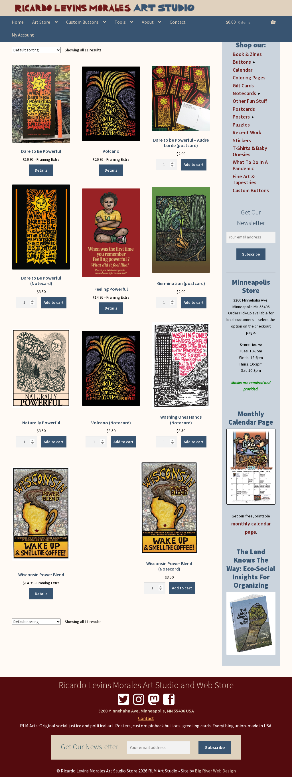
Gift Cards (243, 85)
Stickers (242, 140)
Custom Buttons (82, 22)
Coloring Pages (249, 77)
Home (18, 22)
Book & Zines (247, 54)
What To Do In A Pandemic (250, 165)
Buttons (242, 62)
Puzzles (241, 124)
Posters (241, 116)
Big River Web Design (215, 771)
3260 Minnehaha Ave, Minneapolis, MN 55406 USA (146, 711)
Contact (178, 22)
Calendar (242, 70)
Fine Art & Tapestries (244, 179)
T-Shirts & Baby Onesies (250, 151)
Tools (120, 22)
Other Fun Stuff (250, 101)
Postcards (244, 109)
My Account (23, 35)
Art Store (41, 22)
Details (41, 170)
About (148, 22)
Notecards (244, 93)
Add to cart (194, 164)
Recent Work (247, 132)
